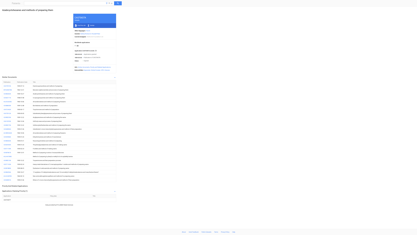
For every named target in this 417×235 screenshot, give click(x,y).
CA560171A (7, 98)
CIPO (102, 70)
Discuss (107, 70)
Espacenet (87, 70)
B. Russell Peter (95, 34)
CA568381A (7, 180)
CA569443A (7, 145)
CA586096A (7, 172)
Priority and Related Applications (100, 67)
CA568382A (7, 129)
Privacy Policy (225, 232)
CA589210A (7, 160)
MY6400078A (8, 90)
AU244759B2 (8, 156)
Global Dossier (95, 70)
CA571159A (7, 148)
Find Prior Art (81, 25)
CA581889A (7, 168)
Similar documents (84, 67)
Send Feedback (194, 232)
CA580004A (7, 141)
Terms (216, 232)
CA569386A (7, 137)
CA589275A (7, 125)
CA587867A (7, 152)
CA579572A (7, 86)
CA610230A (7, 121)
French (88, 31)
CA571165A (7, 164)
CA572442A (7, 109)
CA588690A (7, 105)
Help (233, 232)
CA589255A (7, 117)
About (184, 232)
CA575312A (7, 113)
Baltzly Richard (85, 34)
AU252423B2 (8, 101)
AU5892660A (8, 133)
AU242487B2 (8, 176)
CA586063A (7, 94)
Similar (92, 25)
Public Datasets (206, 232)
